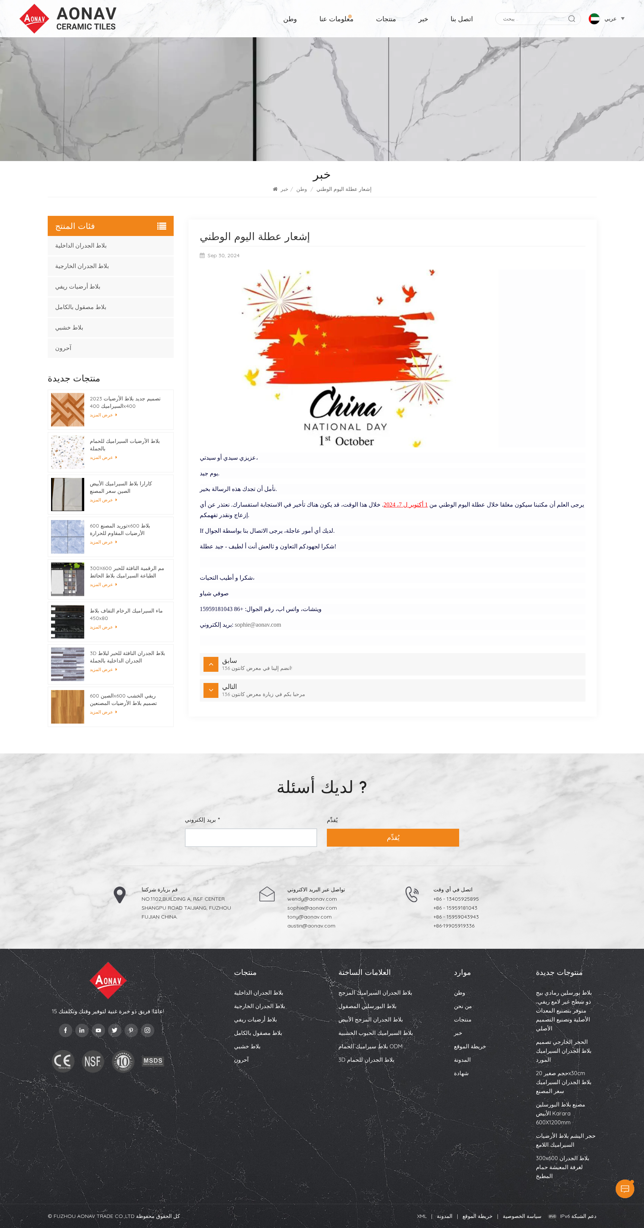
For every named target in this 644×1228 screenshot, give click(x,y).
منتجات (386, 19)
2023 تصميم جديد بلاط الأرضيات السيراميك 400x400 (125, 402)
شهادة (461, 1073)
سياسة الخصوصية (522, 1216)
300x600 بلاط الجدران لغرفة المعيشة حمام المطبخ (562, 1167)
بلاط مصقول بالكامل (80, 307)
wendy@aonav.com (312, 898)
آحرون (63, 348)
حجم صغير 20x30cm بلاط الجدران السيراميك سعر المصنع (563, 1082)
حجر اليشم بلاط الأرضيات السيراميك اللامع (566, 1140)
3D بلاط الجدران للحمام (366, 1059)
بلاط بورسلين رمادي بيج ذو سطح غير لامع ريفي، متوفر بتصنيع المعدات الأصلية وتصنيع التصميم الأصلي (564, 1010)
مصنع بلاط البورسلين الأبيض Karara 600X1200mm (560, 1113)
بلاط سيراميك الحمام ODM (370, 1046)
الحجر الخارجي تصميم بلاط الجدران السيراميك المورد (563, 1050)
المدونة (462, 1059)
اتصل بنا (462, 19)
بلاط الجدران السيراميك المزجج (375, 992)
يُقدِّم (393, 837)
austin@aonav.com (311, 925)
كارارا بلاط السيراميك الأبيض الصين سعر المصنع (121, 487)
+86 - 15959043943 (456, 916)
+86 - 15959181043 (455, 907)
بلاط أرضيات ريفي (77, 286)
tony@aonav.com (309, 916)
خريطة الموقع (470, 1046)
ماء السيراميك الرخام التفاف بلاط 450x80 (126, 614)
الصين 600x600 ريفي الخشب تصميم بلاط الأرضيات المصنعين (123, 699)
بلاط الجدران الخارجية (82, 266)
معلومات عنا (336, 19)
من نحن (463, 1006)
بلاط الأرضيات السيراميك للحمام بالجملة (125, 445)
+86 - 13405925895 (456, 898)
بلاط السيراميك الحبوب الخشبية (375, 1032)
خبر (423, 19)
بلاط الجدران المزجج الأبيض (370, 1019)
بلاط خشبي (69, 327)
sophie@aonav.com (258, 624)
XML (422, 1216)
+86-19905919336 (453, 925)
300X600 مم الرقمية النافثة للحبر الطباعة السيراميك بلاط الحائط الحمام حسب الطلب (127, 572)
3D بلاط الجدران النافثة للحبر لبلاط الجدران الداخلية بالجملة (127, 657)
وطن (290, 19)
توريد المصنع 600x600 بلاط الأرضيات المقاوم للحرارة (120, 529)
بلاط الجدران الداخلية (81, 245)
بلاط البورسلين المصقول (367, 1006)
